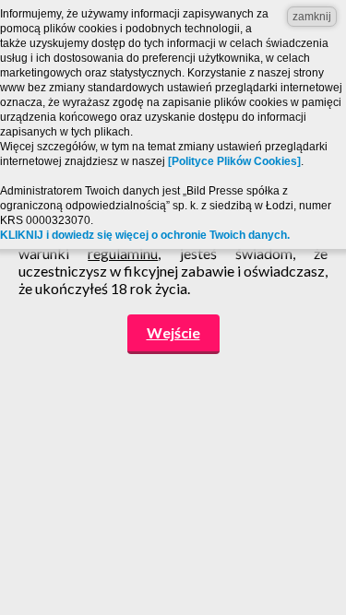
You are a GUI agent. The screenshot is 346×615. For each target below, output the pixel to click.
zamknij (311, 16)
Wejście (173, 332)
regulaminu (123, 253)
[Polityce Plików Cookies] (234, 161)
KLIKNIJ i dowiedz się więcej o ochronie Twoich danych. (145, 235)
